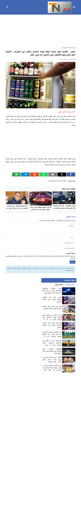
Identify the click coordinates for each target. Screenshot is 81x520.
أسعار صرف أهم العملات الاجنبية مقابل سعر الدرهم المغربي (51, 299)
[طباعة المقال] (16, 174)
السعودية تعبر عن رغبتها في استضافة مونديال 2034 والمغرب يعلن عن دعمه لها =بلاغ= (51, 344)
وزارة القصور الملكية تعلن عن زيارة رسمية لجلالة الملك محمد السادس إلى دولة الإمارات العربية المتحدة (51, 368)
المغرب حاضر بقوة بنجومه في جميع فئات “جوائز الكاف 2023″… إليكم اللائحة (51, 359)
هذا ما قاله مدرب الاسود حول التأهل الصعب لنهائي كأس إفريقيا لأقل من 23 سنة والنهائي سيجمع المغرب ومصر (52, 318)
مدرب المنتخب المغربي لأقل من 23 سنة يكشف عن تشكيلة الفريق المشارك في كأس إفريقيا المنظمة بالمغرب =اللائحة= (51, 336)
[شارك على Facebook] (71, 174)
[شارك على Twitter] (62, 174)
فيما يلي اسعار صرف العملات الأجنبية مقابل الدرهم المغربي (51, 307)
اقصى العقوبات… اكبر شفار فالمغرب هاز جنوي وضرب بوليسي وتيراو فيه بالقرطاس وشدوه (64, 208)
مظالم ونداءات (65, 47)
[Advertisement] (40, 30)
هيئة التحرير (72, 59)
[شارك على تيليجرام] (25, 174)
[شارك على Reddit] (34, 174)
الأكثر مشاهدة (69, 285)
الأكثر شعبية (59, 284)
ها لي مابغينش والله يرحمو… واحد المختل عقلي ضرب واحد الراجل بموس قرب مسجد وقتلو (40, 209)
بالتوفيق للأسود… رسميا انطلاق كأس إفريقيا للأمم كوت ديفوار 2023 (51, 351)
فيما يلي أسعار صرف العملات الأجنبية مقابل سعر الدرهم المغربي (51, 325)
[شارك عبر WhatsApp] (44, 174)
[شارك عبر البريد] (53, 174)
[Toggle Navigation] (74, 7)
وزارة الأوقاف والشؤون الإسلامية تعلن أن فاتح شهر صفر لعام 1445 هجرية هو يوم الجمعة (52, 291)
